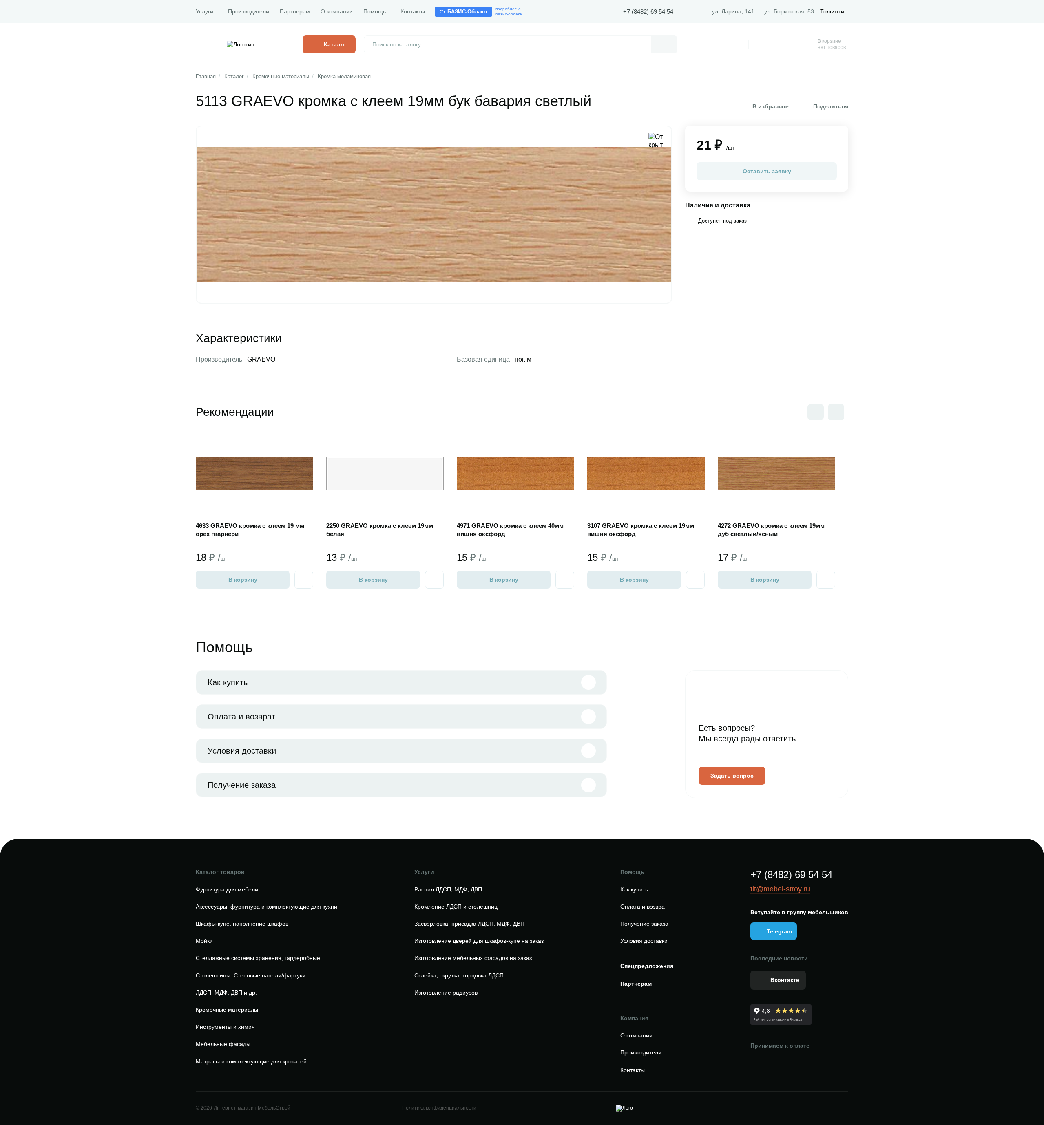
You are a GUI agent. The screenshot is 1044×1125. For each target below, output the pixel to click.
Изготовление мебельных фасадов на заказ (473, 958)
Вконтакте (784, 980)
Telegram (779, 931)
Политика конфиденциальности (439, 1108)
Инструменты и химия (225, 1027)
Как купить (228, 682)
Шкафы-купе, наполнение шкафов (242, 923)
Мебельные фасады (223, 1044)
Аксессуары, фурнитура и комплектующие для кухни (266, 906)
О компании (337, 11)
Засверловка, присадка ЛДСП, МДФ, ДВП (469, 923)
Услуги (204, 11)
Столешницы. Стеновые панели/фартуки (250, 975)
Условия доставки (242, 750)
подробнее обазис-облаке (508, 11)
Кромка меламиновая (344, 76)
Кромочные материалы (280, 76)
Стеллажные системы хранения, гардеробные (258, 958)
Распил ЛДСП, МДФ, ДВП (448, 889)
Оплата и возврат (241, 716)
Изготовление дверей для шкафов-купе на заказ (479, 941)
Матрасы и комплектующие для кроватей (251, 1061)
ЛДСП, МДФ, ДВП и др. (226, 992)
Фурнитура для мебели (227, 889)
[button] (836, 412)
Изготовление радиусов (446, 992)
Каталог (234, 76)
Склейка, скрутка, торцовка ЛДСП (459, 975)
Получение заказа (242, 785)
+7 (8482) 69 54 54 (648, 11)
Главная (206, 76)
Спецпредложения (646, 966)
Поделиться (830, 106)
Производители (248, 11)
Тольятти (832, 11)
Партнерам (295, 11)
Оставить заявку (767, 171)
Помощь (374, 11)
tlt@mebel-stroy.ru (780, 889)
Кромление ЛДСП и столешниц (456, 906)
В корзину (242, 579)
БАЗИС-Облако (467, 12)
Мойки (204, 941)
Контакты (412, 11)
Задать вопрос (732, 775)
